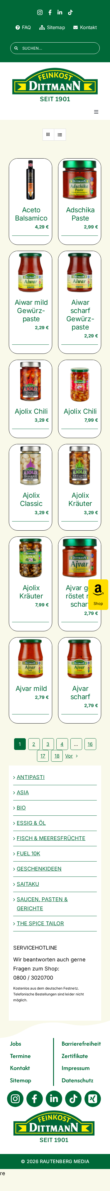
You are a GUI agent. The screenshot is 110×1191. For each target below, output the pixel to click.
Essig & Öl (31, 823)
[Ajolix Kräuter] (79, 465)
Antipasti (31, 777)
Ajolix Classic (31, 499)
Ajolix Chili (31, 411)
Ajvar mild (31, 688)
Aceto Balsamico (31, 214)
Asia (23, 792)
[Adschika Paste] (79, 180)
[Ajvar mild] (30, 658)
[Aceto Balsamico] (30, 180)
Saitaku (28, 884)
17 (42, 756)
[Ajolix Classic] (30, 465)
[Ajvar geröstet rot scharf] (79, 558)
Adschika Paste (80, 214)
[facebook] (50, 12)
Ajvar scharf (80, 692)
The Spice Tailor (40, 923)
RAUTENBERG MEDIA (64, 1161)
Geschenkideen (39, 869)
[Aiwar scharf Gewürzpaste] (79, 272)
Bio (21, 808)
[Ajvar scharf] (79, 658)
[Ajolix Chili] (30, 381)
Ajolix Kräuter (80, 499)
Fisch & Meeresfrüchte (51, 838)
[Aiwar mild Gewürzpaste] (30, 272)
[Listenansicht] (60, 134)
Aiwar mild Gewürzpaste (31, 310)
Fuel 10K (28, 853)
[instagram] (40, 12)
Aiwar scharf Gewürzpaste (80, 315)
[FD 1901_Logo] (55, 68)
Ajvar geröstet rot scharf (80, 595)
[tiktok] (70, 12)
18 (57, 756)
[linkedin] (59, 12)
